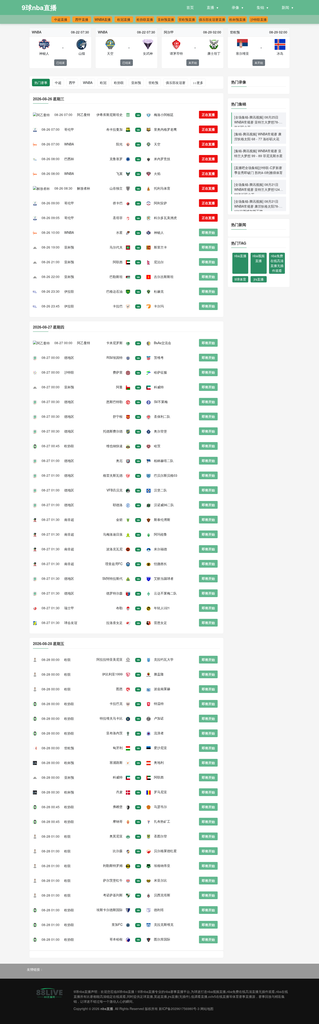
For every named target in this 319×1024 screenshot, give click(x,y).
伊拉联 (69, 291)
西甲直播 (81, 19)
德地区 (69, 357)
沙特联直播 (258, 19)
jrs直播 (259, 279)
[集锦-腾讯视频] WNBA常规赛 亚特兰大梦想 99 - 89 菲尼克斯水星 (258, 153)
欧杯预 (69, 762)
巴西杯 (69, 158)
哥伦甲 (69, 129)
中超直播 (60, 19)
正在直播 (208, 114)
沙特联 (69, 372)
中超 (58, 82)
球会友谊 (70, 622)
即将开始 (208, 232)
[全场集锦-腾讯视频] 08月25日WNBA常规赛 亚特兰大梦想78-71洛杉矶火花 (258, 122)
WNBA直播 (103, 19)
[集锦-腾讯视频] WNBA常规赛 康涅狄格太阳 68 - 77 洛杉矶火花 (257, 136)
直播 (210, 7)
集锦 (260, 7)
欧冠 (103, 82)
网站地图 (206, 1008)
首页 (190, 7)
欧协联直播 (145, 19)
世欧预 (153, 82)
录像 (235, 7)
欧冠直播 (123, 19)
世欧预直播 (187, 19)
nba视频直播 (258, 258)
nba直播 (240, 255)
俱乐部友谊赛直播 (212, 19)
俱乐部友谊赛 (175, 82)
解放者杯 (83, 188)
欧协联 (119, 82)
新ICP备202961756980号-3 (179, 1008)
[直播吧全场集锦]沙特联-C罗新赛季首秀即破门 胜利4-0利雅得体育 (258, 170)
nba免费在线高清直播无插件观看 (277, 263)
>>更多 (198, 82)
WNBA (87, 82)
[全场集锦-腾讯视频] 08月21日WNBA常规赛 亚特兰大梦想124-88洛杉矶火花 (257, 189)
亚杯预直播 (166, 19)
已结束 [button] (60, 63)
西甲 (72, 82)
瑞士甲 (69, 608)
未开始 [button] (192, 63)
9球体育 (240, 279)
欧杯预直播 (237, 19)
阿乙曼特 (83, 114)
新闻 (285, 7)
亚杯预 (136, 82)
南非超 (69, 519)
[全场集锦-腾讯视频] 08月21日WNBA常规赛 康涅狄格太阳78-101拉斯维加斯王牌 (256, 206)
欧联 (67, 659)
